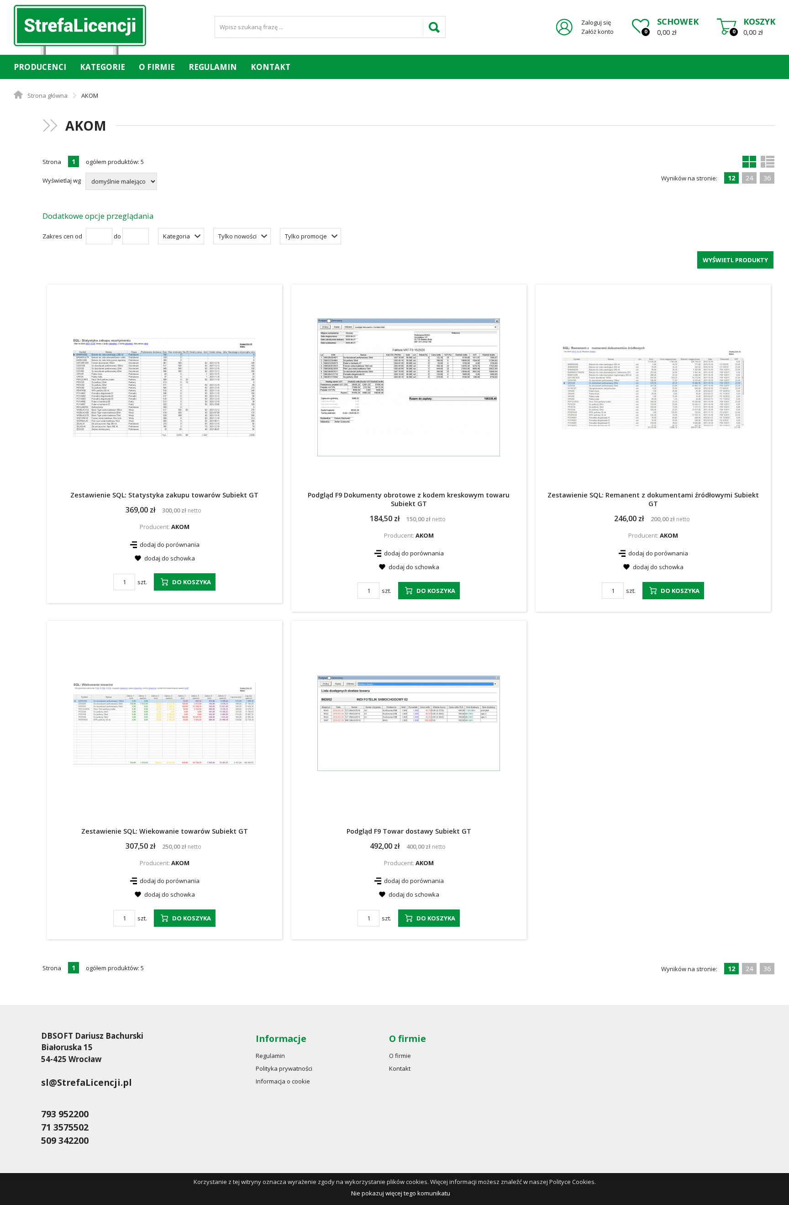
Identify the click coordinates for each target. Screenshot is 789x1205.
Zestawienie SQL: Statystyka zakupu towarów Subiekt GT (164, 495)
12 (731, 178)
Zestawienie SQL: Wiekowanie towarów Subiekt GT (164, 831)
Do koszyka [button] (191, 582)
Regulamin (213, 67)
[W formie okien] (749, 162)
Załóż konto (597, 31)
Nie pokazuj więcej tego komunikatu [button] (400, 1193)
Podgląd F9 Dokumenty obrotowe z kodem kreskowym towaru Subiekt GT (409, 499)
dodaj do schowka (169, 558)
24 (749, 178)
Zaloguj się (596, 22)
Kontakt (270, 67)
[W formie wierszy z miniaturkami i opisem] (767, 162)
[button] (181, 236)
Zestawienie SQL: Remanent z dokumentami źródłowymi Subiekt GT (653, 499)
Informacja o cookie (283, 1081)
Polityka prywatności (284, 1068)
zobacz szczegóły (73, 350)
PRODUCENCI (40, 67)
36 (767, 178)
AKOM (180, 527)
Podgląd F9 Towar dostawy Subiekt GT (409, 831)
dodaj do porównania (170, 544)
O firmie (157, 67)
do (117, 236)
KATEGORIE (102, 67)
